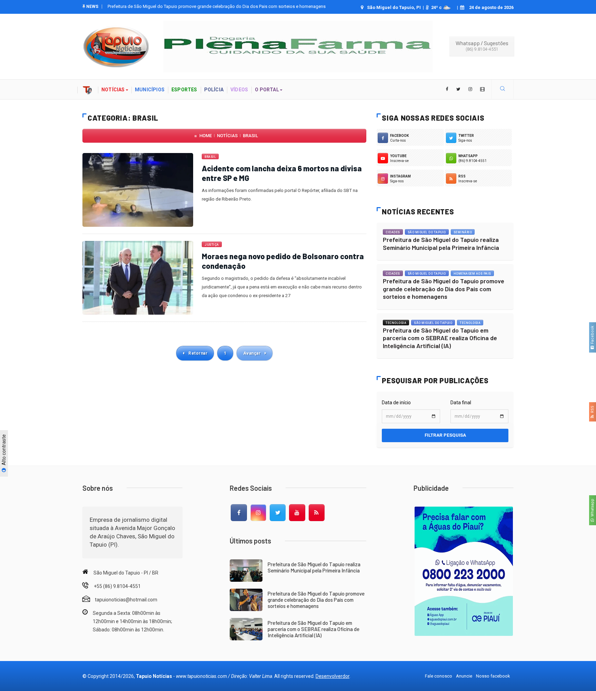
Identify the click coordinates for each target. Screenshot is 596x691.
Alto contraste (4, 451)
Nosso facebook (493, 676)
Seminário (463, 232)
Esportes (184, 89)
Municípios (150, 89)
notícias (113, 89)
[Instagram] (258, 513)
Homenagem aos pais (472, 273)
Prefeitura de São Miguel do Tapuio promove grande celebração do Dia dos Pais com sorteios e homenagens (443, 288)
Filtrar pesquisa (445, 435)
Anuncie (464, 676)
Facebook (592, 336)
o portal (267, 89)
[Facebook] (238, 513)
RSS (592, 410)
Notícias (227, 135)
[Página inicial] (87, 89)
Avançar (252, 353)
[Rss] (316, 513)
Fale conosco (438, 676)
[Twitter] (277, 513)
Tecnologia (396, 323)
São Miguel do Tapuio (427, 232)
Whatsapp (592, 509)
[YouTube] (297, 513)
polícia (213, 89)
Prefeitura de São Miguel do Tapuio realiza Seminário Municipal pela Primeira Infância (441, 243)
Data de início (396, 402)
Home (205, 135)
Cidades (393, 232)
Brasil (250, 135)
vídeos (239, 89)
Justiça (212, 244)
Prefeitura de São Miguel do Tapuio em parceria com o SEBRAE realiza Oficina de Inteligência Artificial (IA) (212, 6)
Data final (460, 402)
